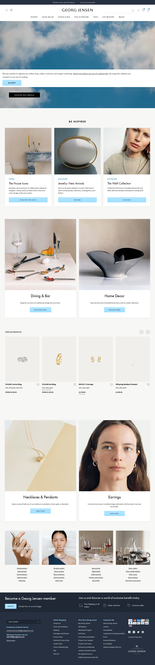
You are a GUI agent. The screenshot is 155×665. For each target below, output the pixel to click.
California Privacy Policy (61, 640)
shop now (40, 511)
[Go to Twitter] (138, 632)
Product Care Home (85, 644)
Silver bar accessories (133, 581)
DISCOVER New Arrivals (24, 95)
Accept (12, 82)
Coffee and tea (96, 574)
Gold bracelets (22, 577)
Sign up (11, 606)
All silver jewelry (59, 568)
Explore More (115, 310)
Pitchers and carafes (96, 577)
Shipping (56, 630)
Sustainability (107, 630)
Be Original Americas (85, 654)
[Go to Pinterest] (143, 632)
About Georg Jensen (110, 623)
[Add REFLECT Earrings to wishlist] (111, 384)
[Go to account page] (138, 10)
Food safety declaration (86, 637)
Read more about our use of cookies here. (91, 73)
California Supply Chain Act (112, 647)
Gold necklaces (22, 574)
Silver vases (133, 574)
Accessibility (107, 644)
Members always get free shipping (63, 2)
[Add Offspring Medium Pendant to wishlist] (148, 384)
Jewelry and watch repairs (87, 650)
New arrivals (96, 568)
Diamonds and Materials (86, 647)
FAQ (54, 650)
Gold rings (22, 581)
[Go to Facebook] (129, 632)
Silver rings (59, 581)
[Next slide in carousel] (148, 332)
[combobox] (23, 622)
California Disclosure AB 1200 (88, 657)
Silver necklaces (59, 574)
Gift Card (56, 654)
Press (105, 637)
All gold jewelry (22, 568)
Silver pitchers (133, 577)
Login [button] (39, 606)
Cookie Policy (58, 644)
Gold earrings (22, 571)
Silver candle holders (133, 571)
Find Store (81, 633)
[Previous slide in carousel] (141, 332)
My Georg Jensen (84, 623)
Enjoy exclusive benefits (88, 2)
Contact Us (57, 623)
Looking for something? (133, 10)
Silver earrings (59, 571)
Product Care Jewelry (85, 640)
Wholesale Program (85, 630)
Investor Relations (109, 640)
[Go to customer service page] (11, 10)
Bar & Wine (96, 581)
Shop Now (114, 513)
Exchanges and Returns (61, 633)
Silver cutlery (133, 568)
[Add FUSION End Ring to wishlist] (74, 384)
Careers (106, 627)
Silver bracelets (59, 577)
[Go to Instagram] (134, 632)
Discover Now (40, 310)
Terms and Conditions (60, 627)
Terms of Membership (60, 647)
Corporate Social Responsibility (114, 633)
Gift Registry (82, 627)
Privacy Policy (58, 637)
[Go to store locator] (7, 10)
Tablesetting (96, 571)
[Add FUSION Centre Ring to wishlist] (38, 384)
